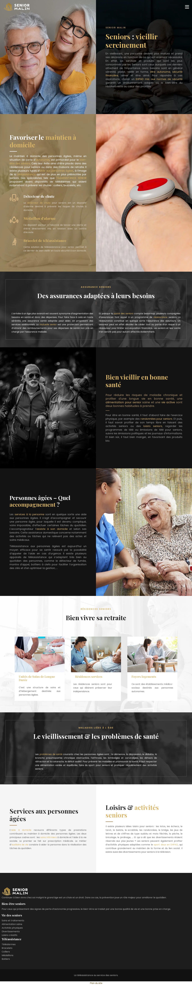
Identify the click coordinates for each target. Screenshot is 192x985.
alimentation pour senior (123, 402)
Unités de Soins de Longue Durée (37, 678)
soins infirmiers (48, 837)
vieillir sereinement (131, 41)
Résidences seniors (96, 609)
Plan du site (96, 983)
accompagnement (33, 504)
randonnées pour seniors (156, 419)
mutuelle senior (48, 324)
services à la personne (29, 514)
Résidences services (88, 676)
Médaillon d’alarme (39, 218)
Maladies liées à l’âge (96, 727)
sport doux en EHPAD (166, 844)
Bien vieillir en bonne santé (137, 381)
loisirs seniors (152, 426)
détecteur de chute (38, 202)
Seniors (118, 36)
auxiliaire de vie (20, 844)
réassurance (160, 317)
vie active (168, 402)
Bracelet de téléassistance (44, 240)
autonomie (42, 160)
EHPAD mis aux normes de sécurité (159, 79)
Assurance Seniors (96, 287)
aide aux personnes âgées (56, 170)
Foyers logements (144, 676)
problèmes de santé (51, 754)
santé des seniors (123, 313)
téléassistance (26, 174)
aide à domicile (21, 830)
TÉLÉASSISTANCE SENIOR (71, 178)
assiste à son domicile (52, 529)
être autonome (160, 72)
